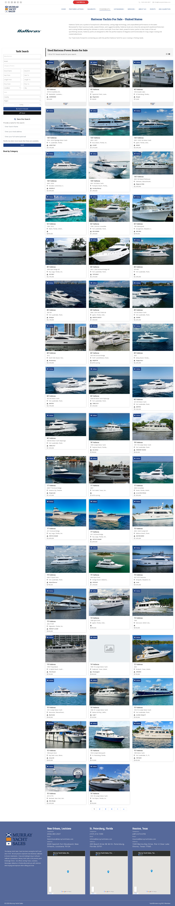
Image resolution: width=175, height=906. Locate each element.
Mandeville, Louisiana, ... (55, 94)
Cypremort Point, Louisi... (99, 94)
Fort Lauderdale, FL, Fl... (142, 755)
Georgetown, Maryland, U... (143, 229)
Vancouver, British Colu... (142, 623)
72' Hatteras (138, 664)
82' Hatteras (94, 224)
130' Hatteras (52, 138)
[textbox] (11, 56)
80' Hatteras (51, 267)
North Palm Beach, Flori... (56, 358)
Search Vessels (23, 109)
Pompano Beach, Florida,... (100, 186)
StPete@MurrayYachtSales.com (101, 839)
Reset (23, 113)
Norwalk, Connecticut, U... (56, 186)
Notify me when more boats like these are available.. (21, 141)
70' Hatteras (51, 707)
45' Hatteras (94, 89)
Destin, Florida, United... (142, 490)
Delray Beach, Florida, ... (142, 358)
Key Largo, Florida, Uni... (55, 272)
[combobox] (22, 56)
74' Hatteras (94, 618)
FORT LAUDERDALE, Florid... (100, 358)
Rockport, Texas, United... (143, 669)
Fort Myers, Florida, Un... (99, 798)
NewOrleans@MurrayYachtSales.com (60, 839)
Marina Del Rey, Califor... (99, 712)
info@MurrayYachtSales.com (162, 2)
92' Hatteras (51, 224)
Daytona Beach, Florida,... (99, 447)
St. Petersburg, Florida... (99, 755)
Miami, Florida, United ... (55, 229)
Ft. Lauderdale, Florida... (55, 143)
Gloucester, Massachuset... (56, 712)
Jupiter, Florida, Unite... (142, 143)
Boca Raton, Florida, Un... (99, 143)
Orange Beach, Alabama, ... (100, 580)
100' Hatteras (95, 138)
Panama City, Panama (55, 490)
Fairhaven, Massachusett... (143, 181)
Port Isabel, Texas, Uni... (99, 490)
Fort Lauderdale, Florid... (99, 229)
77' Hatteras (51, 485)
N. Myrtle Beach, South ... (56, 669)
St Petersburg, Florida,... (142, 94)
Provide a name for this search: (14, 123)
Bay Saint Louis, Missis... (55, 755)
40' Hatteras (138, 89)
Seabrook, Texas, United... (100, 669)
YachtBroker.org (155, 903)
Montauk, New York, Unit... (56, 798)
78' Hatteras (94, 442)
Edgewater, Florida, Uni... (55, 626)
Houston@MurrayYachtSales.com (144, 839)
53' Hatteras (51, 89)
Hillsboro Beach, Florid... (142, 533)
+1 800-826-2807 (145, 2)
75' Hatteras (138, 528)
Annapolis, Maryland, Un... (143, 580)
